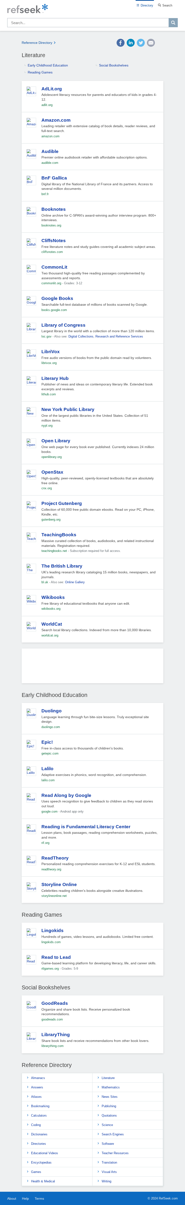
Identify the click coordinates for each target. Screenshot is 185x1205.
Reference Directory (37, 43)
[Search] (173, 22)
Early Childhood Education (48, 65)
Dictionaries (39, 1134)
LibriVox (50, 351)
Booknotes (53, 209)
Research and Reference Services (119, 336)
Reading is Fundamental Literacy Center (85, 826)
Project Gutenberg (61, 503)
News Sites (110, 1097)
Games (36, 1172)
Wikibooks (53, 597)
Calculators (39, 1115)
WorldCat (51, 624)
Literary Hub (55, 378)
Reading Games (40, 72)
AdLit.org (51, 88)
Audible (50, 151)
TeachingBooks (58, 534)
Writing (106, 1181)
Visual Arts (109, 1172)
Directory (147, 5)
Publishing (109, 1106)
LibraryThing (55, 1034)
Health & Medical (43, 1181)
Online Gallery (75, 582)
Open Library (55, 440)
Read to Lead (56, 957)
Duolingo (51, 710)
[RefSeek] (92, 9)
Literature (108, 1078)
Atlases (36, 1097)
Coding (36, 1125)
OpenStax (52, 472)
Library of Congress (63, 325)
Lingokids (52, 930)
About (11, 1198)
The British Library (61, 566)
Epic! (47, 742)
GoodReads (54, 1003)
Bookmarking (40, 1106)
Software (108, 1143)
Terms (39, 1198)
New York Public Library (67, 409)
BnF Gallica (54, 177)
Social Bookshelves (113, 65)
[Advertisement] (92, 667)
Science (107, 1125)
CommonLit (54, 267)
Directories (38, 1143)
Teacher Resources (115, 1153)
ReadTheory (55, 858)
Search (167, 5)
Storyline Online (59, 884)
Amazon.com (56, 120)
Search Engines (113, 1134)
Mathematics (111, 1087)
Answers (37, 1087)
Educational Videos (44, 1153)
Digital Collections (80, 336)
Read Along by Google (66, 795)
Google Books (57, 298)
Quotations (109, 1115)
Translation (109, 1162)
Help (25, 1198)
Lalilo (47, 768)
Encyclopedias (41, 1162)
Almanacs (38, 1078)
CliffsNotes (53, 240)
